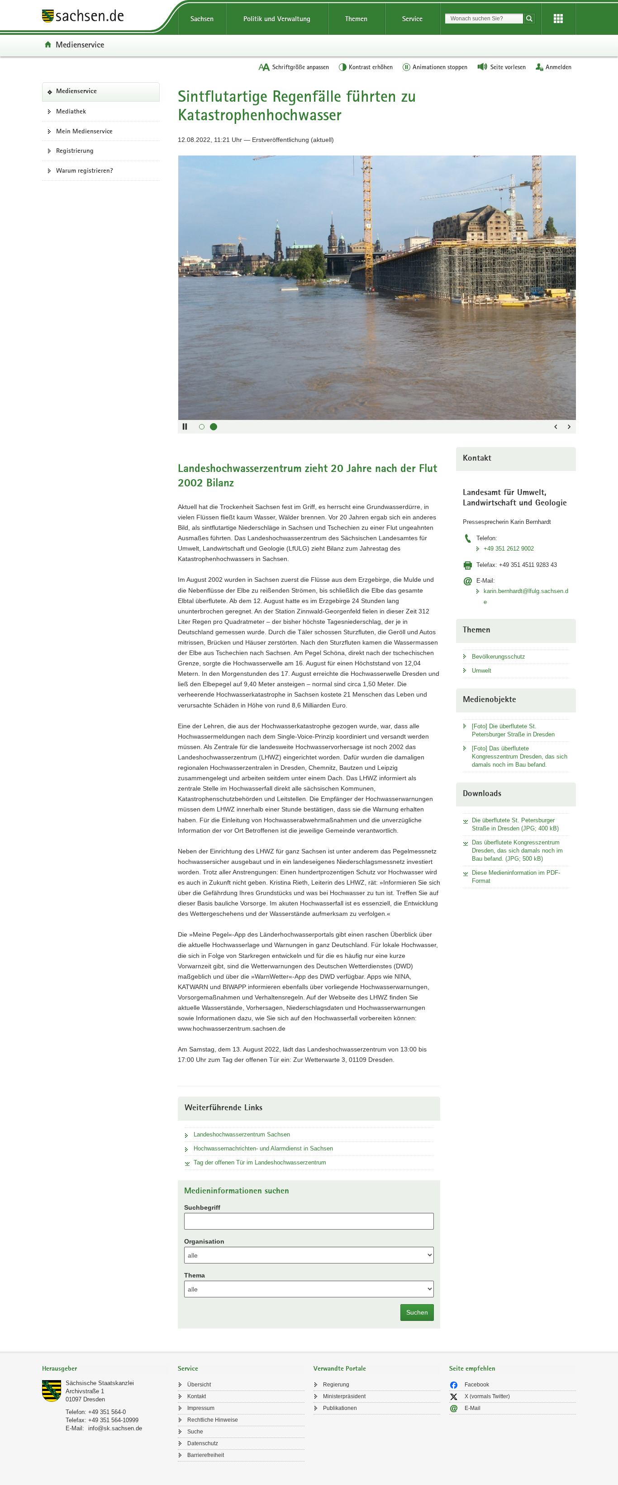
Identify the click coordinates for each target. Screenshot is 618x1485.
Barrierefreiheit (205, 1455)
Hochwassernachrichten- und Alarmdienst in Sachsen (263, 1148)
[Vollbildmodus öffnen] (564, 167)
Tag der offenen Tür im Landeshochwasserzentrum (260, 1162)
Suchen (417, 1312)
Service (412, 18)
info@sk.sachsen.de (115, 1428)
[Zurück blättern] (555, 427)
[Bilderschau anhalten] (184, 427)
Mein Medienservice (84, 131)
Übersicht (199, 1384)
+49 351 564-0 (107, 1412)
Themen (356, 18)
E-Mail (472, 1408)
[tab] (105, 1369)
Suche (195, 1431)
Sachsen (202, 18)
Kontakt (196, 1396)
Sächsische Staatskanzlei (100, 1383)
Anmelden (558, 67)
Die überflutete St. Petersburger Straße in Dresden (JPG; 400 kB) (515, 824)
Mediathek (71, 111)
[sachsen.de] (105, 17)
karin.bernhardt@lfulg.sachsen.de (526, 596)
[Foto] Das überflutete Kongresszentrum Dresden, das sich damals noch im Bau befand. (519, 756)
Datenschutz (202, 1443)
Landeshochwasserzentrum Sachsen (242, 1134)
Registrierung (75, 150)
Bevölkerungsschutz (498, 656)
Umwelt (481, 670)
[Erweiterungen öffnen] (558, 19)
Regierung (336, 1384)
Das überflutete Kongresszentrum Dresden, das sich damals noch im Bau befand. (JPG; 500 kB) (517, 850)
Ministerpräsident (344, 1396)
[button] (201, 426)
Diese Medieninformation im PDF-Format (516, 876)
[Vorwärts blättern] (569, 427)
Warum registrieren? (84, 170)
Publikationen (340, 1408)
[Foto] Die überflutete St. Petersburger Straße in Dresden (513, 730)
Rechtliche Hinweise (212, 1420)
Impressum (200, 1408)
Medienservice (80, 44)
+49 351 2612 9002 (509, 548)
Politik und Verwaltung (276, 18)
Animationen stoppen (440, 67)
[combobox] (484, 18)
